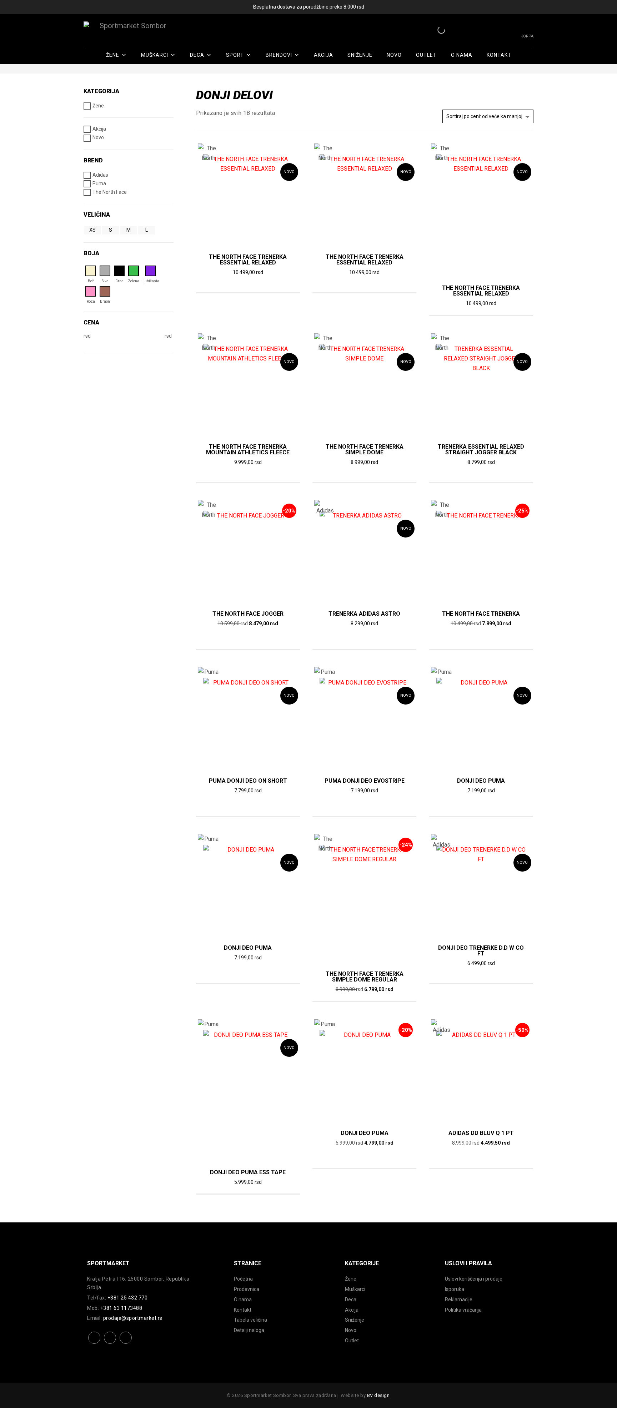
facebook (94, 1343)
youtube (126, 1343)
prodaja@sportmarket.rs (132, 1318)
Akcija (323, 55)
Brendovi (279, 55)
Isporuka (454, 1289)
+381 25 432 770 (127, 1298)
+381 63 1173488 (121, 1308)
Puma (99, 183)
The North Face (109, 192)
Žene (112, 55)
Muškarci (154, 55)
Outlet (426, 55)
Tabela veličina (250, 1320)
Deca (197, 55)
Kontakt (499, 55)
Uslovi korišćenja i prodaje (473, 1279)
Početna (243, 1279)
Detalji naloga (249, 1330)
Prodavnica (246, 1289)
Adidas (100, 175)
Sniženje (359, 55)
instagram (110, 1343)
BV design (378, 1395)
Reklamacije (458, 1299)
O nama (461, 55)
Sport (235, 55)
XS (92, 230)
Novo (394, 55)
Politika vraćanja (463, 1310)
